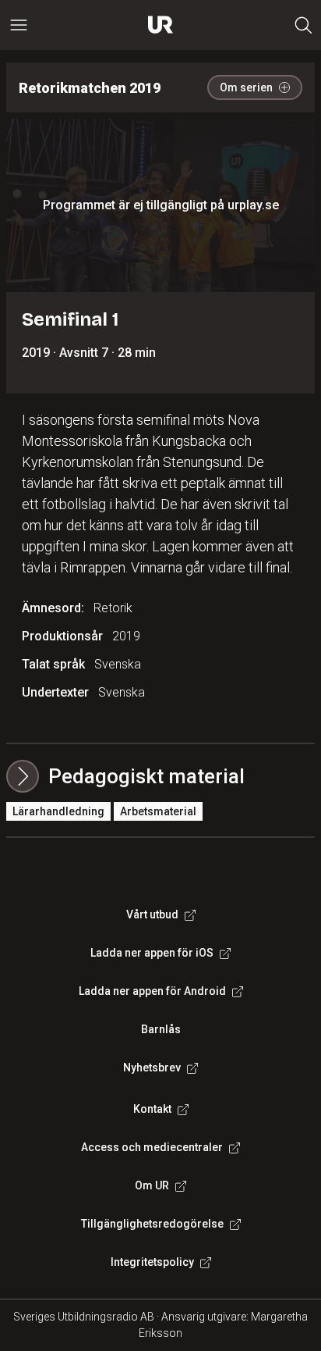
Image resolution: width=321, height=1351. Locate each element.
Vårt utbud (152, 914)
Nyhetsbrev (152, 1067)
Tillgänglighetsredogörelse (152, 1223)
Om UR (152, 1185)
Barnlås (161, 1029)
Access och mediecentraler (152, 1147)
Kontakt (152, 1109)
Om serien (246, 87)
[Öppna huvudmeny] (18, 25)
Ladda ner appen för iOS (151, 952)
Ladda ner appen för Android (152, 991)
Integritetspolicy (152, 1262)
